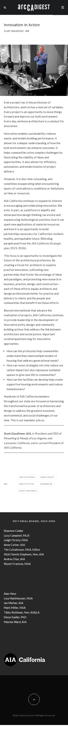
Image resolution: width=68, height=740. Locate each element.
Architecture (27, 484)
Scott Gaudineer (28, 491)
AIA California (27, 477)
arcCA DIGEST (48, 477)
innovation (47, 484)
